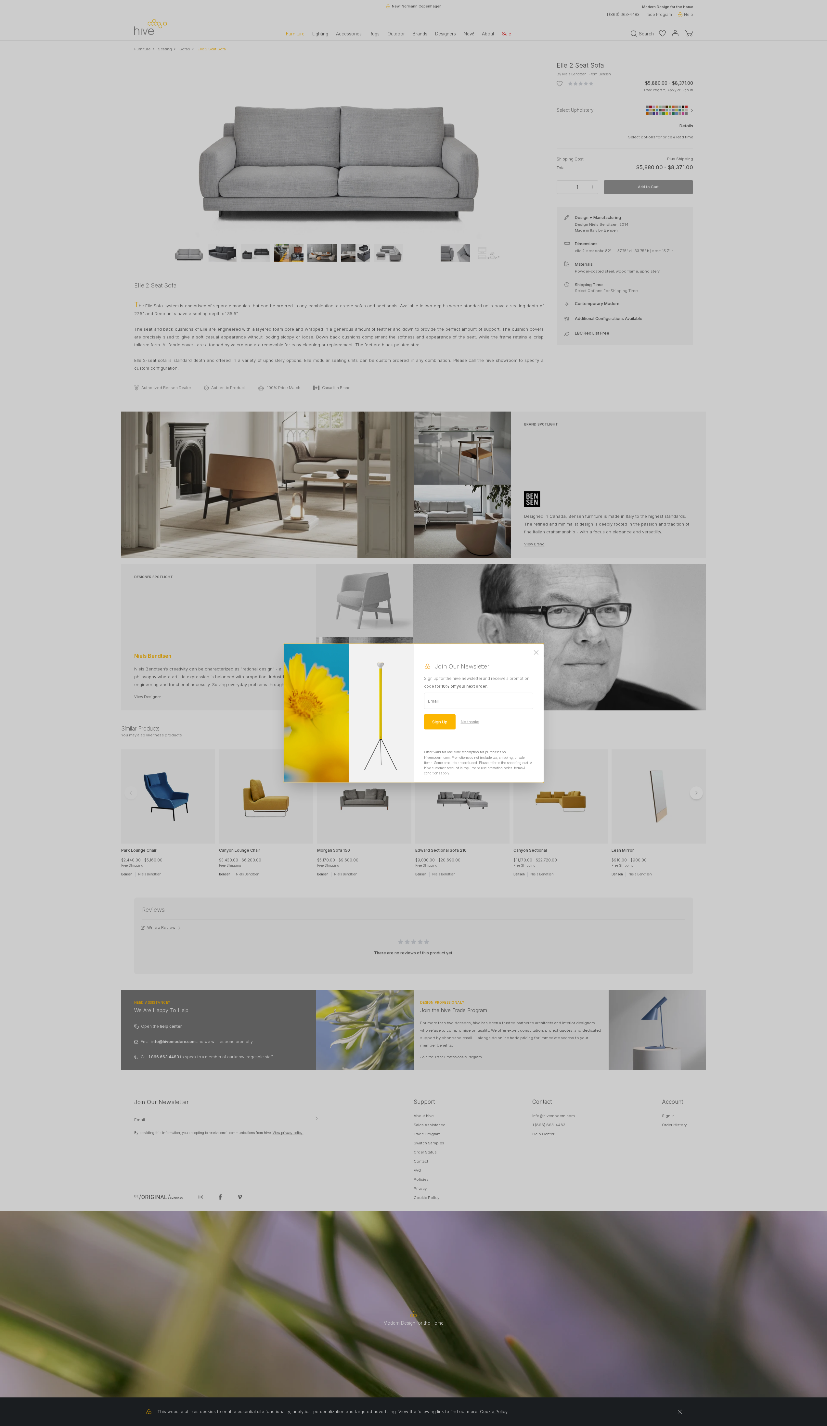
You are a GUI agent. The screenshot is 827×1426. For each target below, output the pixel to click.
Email (433, 701)
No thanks (470, 721)
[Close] (536, 653)
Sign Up (439, 721)
